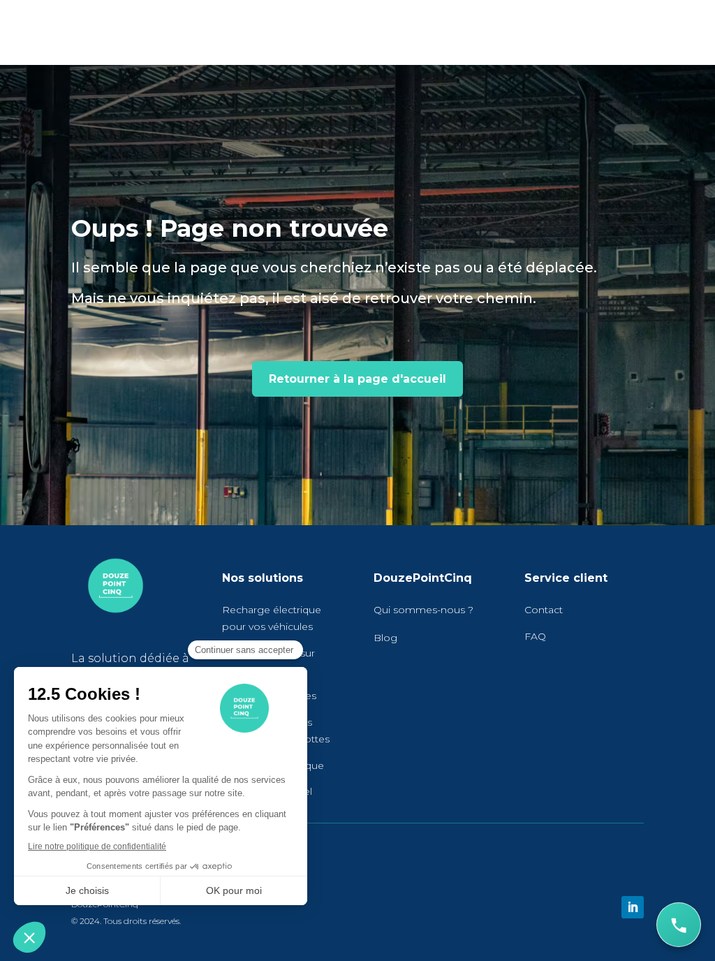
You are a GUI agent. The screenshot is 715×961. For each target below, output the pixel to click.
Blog (385, 637)
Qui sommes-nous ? (423, 609)
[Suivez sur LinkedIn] (632, 907)
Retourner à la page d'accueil (357, 379)
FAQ (535, 636)
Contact (543, 609)
